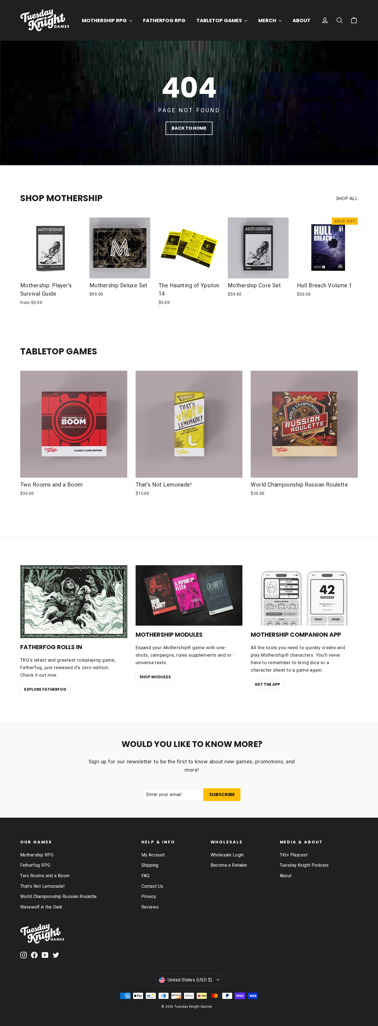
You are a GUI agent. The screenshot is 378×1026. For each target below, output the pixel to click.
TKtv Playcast (294, 855)
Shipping (150, 865)
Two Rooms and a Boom (45, 875)
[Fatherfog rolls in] (73, 601)
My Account (153, 855)
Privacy (148, 896)
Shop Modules (155, 677)
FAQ (145, 875)
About (286, 875)
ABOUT (301, 20)
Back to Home (189, 128)
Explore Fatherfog (45, 689)
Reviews (150, 907)
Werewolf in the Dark (41, 907)
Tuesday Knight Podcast (304, 865)
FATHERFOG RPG (164, 20)
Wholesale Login (227, 855)
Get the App (267, 684)
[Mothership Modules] (189, 595)
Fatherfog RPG (35, 865)
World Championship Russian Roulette (58, 896)
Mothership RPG (36, 855)
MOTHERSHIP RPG (105, 20)
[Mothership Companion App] (304, 595)
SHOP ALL (347, 198)
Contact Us (152, 886)
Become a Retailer (229, 865)
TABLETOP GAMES (219, 20)
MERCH (267, 20)
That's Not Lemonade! (42, 886)
